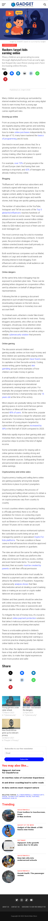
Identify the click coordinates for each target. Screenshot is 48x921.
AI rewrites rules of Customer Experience (23, 778)
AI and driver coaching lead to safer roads (23, 783)
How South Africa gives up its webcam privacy (10, 732)
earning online (25, 796)
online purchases (22, 132)
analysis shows (21, 584)
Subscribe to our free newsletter (34, 907)
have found (35, 359)
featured (35, 796)
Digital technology (10, 796)
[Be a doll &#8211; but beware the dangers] (32, 701)
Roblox (14, 798)
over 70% (18, 163)
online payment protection (24, 618)
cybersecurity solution (19, 334)
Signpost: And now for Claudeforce (11, 771)
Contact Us (15, 907)
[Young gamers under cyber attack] (11, 701)
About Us (6, 907)
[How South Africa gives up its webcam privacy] (11, 724)
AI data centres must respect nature (20, 788)
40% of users (15, 412)
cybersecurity (38, 795)
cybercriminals (25, 795)
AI (17, 795)
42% (27, 169)
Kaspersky (6, 798)
